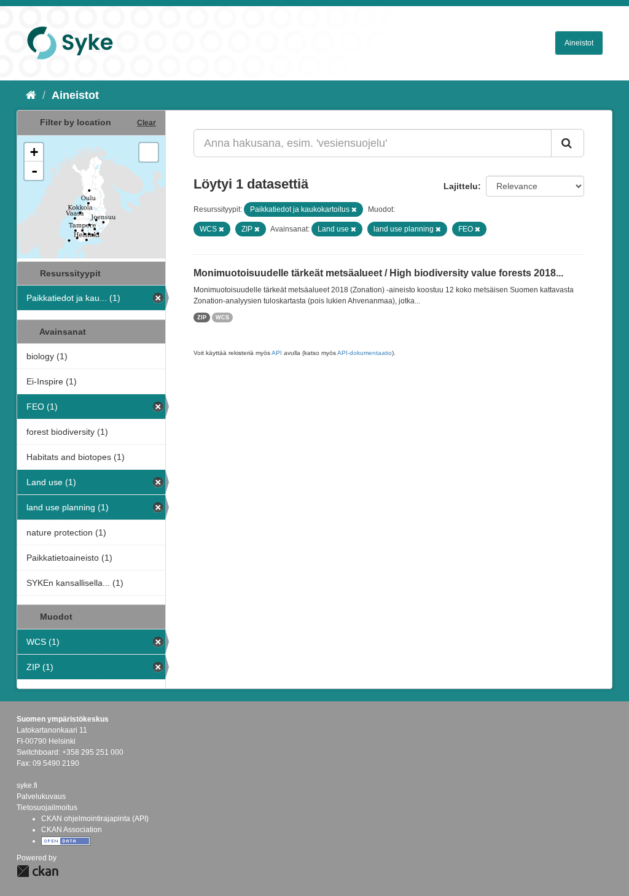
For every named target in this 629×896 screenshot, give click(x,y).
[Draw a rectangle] (148, 152)
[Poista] (354, 209)
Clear (146, 123)
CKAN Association (71, 829)
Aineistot (579, 43)
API (277, 352)
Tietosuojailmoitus (47, 807)
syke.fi (27, 785)
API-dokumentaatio (364, 352)
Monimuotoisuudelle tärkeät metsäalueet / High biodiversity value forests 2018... (378, 273)
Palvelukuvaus (41, 796)
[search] (567, 143)
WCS (222, 317)
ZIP (201, 317)
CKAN (37, 871)
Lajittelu (460, 186)
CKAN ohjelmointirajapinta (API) (95, 818)
